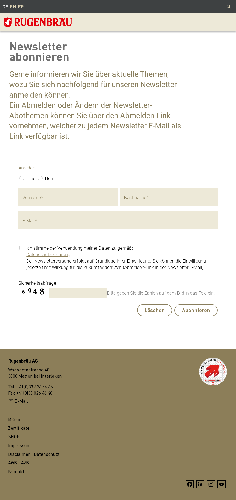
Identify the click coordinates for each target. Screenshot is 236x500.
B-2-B (14, 419)
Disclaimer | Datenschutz (33, 454)
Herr (49, 178)
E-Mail (21, 401)
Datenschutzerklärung (48, 254)
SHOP (14, 436)
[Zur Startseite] (27, 22)
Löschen (155, 310)
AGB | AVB (18, 462)
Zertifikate (19, 428)
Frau (30, 178)
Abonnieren (196, 310)
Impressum (19, 445)
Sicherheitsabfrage (37, 283)
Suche (229, 6)
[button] (228, 22)
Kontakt (16, 471)
